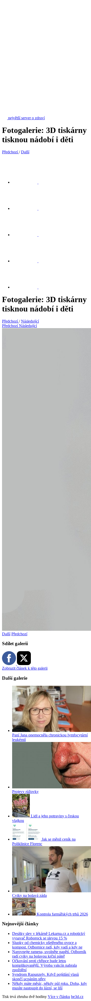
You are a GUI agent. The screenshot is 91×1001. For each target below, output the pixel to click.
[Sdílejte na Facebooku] (27, 208)
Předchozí (19, 634)
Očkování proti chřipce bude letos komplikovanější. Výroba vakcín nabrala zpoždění (44, 965)
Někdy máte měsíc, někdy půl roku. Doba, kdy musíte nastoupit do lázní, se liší (49, 985)
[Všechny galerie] (27, 261)
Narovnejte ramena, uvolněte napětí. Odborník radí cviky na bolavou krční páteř (49, 954)
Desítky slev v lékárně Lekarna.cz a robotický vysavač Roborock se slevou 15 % (48, 935)
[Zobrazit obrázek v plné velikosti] (27, 235)
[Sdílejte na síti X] (27, 182)
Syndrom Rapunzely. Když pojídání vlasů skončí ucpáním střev (45, 976)
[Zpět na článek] (27, 287)
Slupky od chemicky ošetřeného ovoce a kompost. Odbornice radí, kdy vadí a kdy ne (47, 944)
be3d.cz (77, 996)
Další (6, 634)
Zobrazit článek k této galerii (25, 668)
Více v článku (59, 996)
